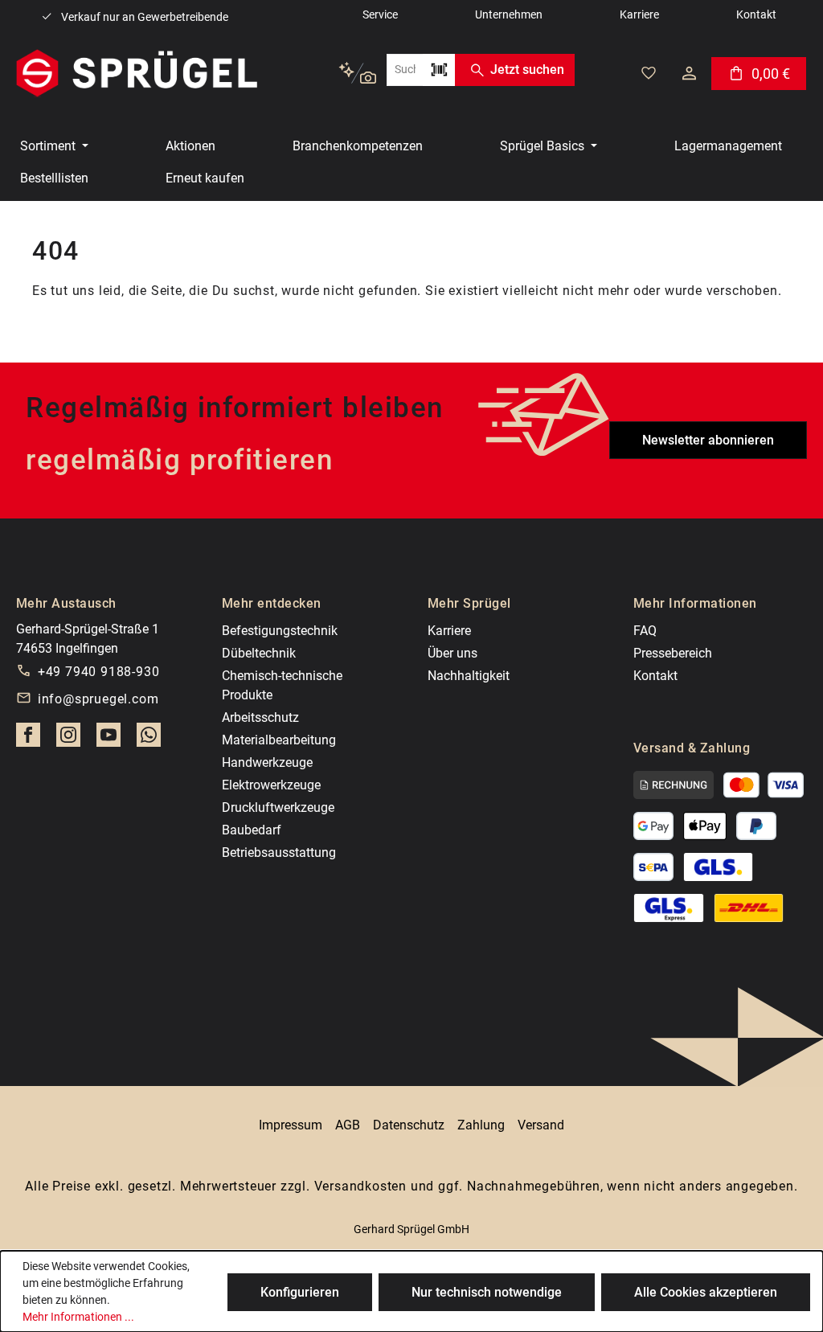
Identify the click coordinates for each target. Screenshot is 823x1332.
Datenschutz (408, 1125)
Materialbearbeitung (279, 740)
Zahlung (481, 1125)
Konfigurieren (299, 1292)
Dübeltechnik (259, 653)
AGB (347, 1125)
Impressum (290, 1125)
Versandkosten (360, 1186)
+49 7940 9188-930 (99, 671)
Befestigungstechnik (280, 630)
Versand (541, 1125)
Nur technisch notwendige (487, 1292)
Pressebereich (672, 653)
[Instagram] (68, 739)
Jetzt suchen (527, 69)
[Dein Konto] (689, 73)
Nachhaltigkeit (469, 675)
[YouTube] (108, 739)
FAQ (645, 630)
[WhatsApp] (149, 739)
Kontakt (655, 675)
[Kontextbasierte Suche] (357, 73)
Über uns (452, 653)
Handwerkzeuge (267, 762)
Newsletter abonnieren (708, 440)
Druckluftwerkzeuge (278, 807)
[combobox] (405, 70)
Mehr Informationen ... (78, 1316)
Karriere (449, 630)
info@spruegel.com (98, 699)
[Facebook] (28, 739)
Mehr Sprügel (469, 603)
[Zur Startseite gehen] (136, 73)
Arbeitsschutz (260, 717)
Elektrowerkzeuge (271, 785)
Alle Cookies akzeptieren (705, 1292)
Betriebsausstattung (279, 852)
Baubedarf (251, 830)
